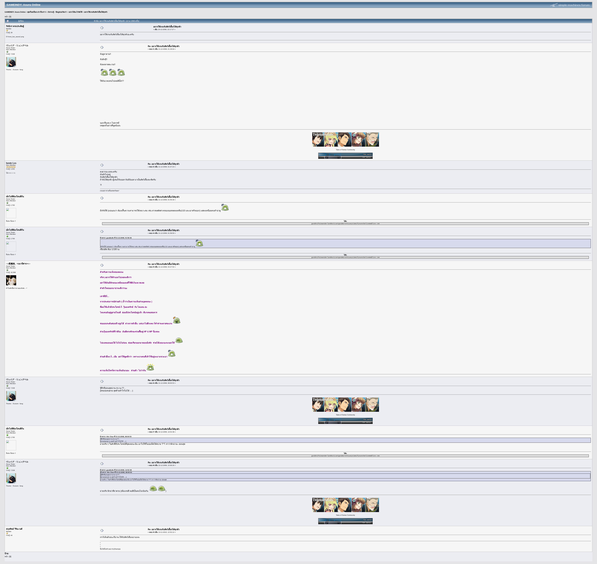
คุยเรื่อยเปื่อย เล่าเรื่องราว (36, 12)
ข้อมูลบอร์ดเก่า (61, 12)
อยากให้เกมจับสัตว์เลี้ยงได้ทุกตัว (95, 12)
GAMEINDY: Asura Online (15, 12)
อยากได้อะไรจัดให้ (75, 12)
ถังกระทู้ (51, 12)
